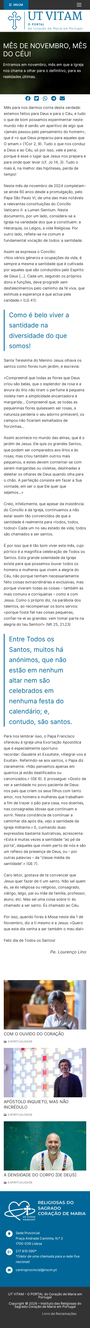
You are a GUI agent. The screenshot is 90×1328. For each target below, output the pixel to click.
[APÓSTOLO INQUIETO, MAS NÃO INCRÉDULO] (45, 1072)
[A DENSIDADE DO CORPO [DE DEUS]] (45, 1146)
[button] (28, 98)
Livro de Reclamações (59, 1314)
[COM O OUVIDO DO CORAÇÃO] (45, 1004)
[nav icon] (79, 5)
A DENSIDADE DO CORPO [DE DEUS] (40, 1174)
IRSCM (18, 4)
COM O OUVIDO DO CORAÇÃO (34, 1033)
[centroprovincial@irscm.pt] (31, 1270)
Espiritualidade (20, 1041)
